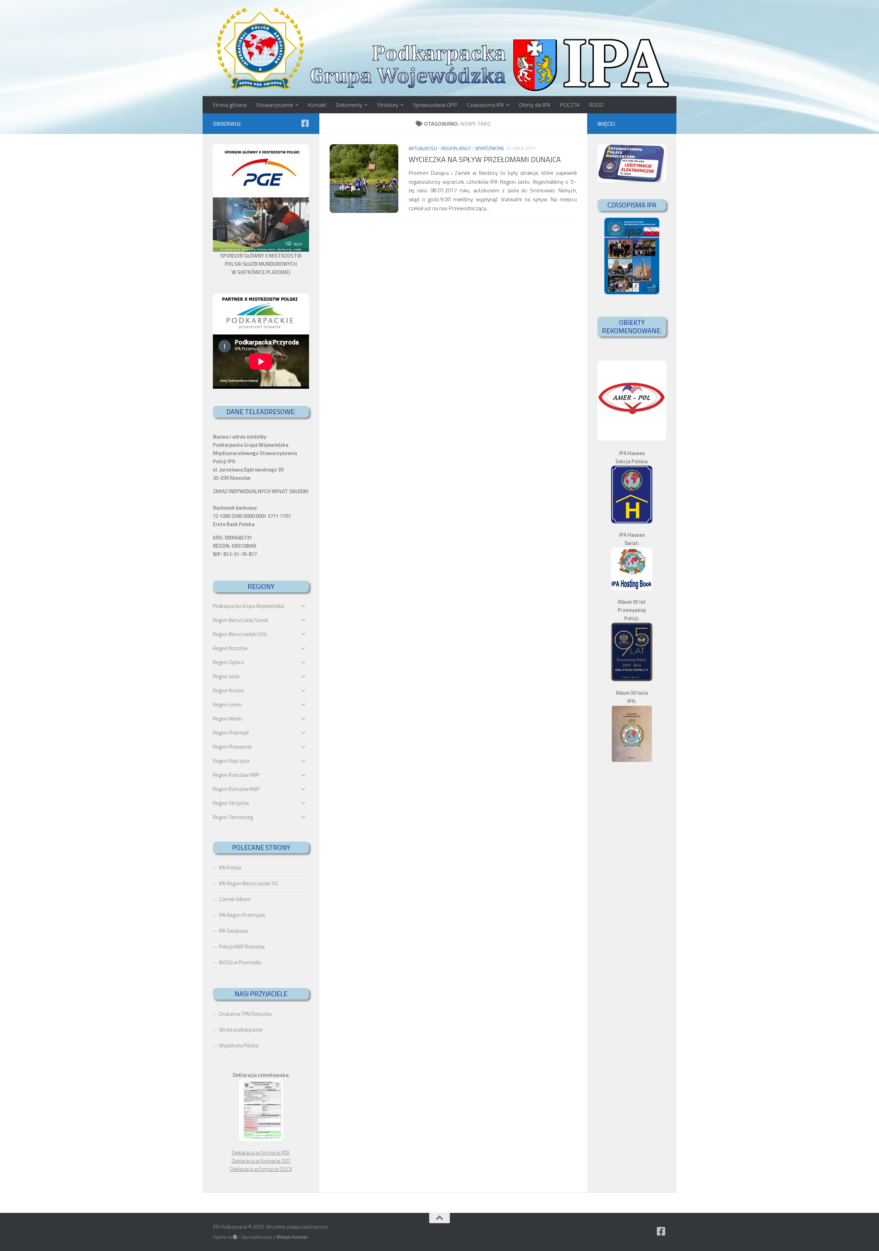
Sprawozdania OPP (435, 105)
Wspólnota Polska (238, 1045)
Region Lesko (227, 704)
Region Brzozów (230, 648)
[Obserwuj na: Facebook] (305, 123)
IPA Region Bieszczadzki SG (248, 883)
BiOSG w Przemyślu (240, 962)
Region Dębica (228, 662)
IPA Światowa (233, 931)
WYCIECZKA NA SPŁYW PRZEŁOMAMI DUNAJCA (485, 159)
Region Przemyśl (231, 733)
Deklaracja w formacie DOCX (261, 1169)
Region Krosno (228, 690)
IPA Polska (230, 868)
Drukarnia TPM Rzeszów (245, 1014)
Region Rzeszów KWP (236, 789)
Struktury (387, 105)
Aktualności (423, 148)
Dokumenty (349, 105)
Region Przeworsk (232, 747)
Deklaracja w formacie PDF (261, 1153)
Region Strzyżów (231, 803)
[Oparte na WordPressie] (235, 1237)
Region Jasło (456, 148)
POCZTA (570, 105)
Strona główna (230, 105)
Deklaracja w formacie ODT (261, 1161)
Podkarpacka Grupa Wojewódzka (248, 606)
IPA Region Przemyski (242, 915)
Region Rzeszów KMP (236, 775)
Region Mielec (228, 719)
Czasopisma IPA (485, 105)
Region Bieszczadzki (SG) (240, 634)
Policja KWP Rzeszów (242, 947)
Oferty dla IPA (534, 105)
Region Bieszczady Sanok (240, 620)
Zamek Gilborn (235, 899)
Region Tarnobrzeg (233, 817)
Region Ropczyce (231, 761)
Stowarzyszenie (274, 105)
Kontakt (317, 105)
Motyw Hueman (292, 1236)
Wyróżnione (489, 148)
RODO (596, 105)
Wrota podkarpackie (241, 1030)
